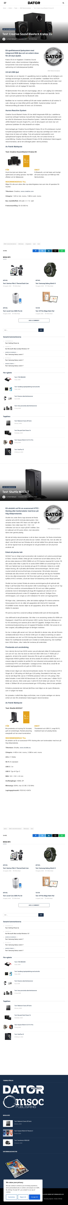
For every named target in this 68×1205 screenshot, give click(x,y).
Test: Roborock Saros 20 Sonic (23, 421)
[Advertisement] (34, 224)
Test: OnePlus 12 (19, 450)
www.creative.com (27, 191)
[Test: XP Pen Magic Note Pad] (50, 297)
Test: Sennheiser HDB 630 (21, 1140)
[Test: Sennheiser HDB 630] (8, 1142)
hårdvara (20, 244)
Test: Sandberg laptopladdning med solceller (27, 387)
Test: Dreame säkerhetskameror (23, 396)
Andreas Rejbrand (10, 352)
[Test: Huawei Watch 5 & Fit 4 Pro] (8, 442)
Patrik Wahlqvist (12, 39)
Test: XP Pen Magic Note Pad (45, 311)
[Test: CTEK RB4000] (8, 379)
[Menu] (5, 3)
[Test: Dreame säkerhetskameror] (8, 398)
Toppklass (6, 416)
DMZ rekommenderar (10, 244)
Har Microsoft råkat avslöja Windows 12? (17, 348)
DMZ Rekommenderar (9, 29)
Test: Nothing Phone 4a (12, 343)
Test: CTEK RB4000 (20, 377)
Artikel (5, 280)
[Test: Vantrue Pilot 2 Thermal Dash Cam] (17, 270)
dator (5, 828)
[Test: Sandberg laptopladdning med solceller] (8, 389)
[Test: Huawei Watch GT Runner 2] (8, 1133)
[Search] (63, 3)
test (39, 244)
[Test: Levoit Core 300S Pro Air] (17, 297)
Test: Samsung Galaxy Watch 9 (46, 283)
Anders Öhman (9, 363)
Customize (11, 1197)
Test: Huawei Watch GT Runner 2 (23, 1131)
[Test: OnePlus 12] (8, 451)
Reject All (23, 1197)
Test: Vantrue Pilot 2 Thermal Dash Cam (16, 283)
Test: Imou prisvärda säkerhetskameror (25, 406)
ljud (34, 244)
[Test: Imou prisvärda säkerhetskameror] (8, 408)
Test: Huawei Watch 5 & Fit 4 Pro (23, 440)
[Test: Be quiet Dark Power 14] (8, 432)
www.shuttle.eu (25, 747)
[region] (23, 1190)
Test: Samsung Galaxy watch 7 (14, 354)
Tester (38, 308)
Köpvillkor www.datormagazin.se (51, 1194)
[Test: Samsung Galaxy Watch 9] (50, 270)
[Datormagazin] (34, 3)
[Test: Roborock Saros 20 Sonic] (8, 423)
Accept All (34, 1197)
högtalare (28, 244)
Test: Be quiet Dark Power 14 (22, 430)
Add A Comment (34, 320)
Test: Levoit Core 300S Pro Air (12, 311)
